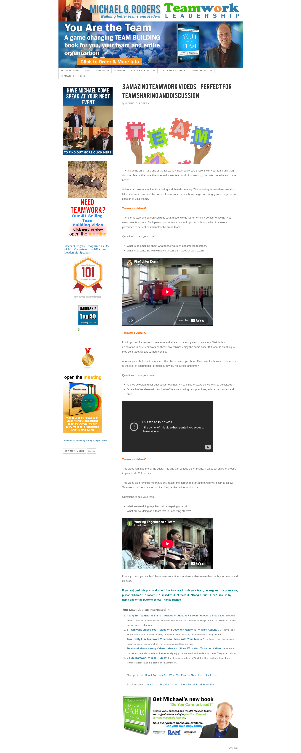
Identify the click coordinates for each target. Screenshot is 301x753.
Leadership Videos (143, 70)
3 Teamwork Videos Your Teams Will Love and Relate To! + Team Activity (172, 629)
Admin (233, 748)
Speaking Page (70, 70)
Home (87, 70)
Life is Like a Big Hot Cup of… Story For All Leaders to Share (180, 684)
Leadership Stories (172, 70)
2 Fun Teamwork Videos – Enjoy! (147, 657)
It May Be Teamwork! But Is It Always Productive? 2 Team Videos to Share (173, 615)
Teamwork (120, 70)
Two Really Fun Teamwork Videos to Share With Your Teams (164, 639)
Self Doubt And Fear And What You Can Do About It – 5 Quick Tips (178, 675)
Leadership (102, 70)
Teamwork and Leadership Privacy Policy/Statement (85, 440)
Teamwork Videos (200, 70)
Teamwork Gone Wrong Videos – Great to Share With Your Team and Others (174, 648)
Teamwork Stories (73, 76)
